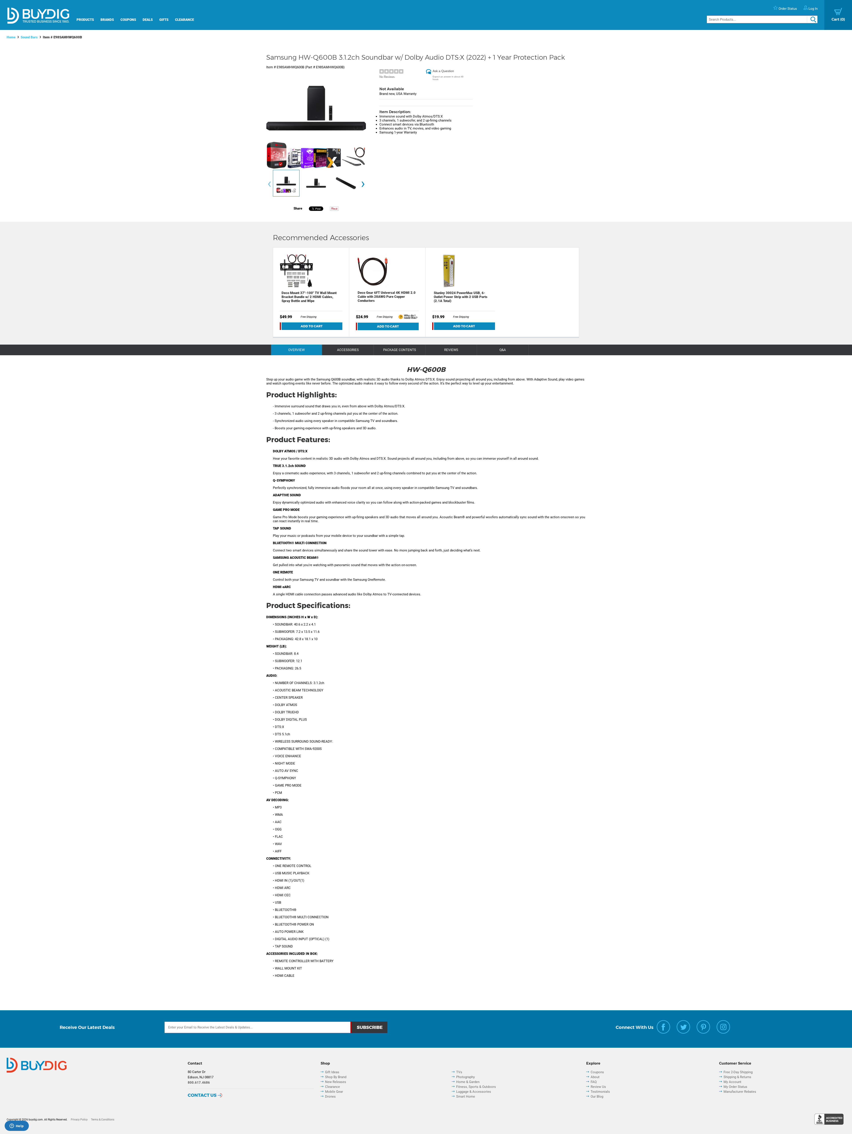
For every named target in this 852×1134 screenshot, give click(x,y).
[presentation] (269, 184)
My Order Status (735, 1087)
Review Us (598, 1087)
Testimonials (600, 1092)
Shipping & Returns (737, 1077)
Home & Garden (467, 1082)
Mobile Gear (334, 1092)
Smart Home (465, 1097)
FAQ (594, 1082)
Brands (107, 20)
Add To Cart (312, 326)
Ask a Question (443, 71)
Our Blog (597, 1097)
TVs (459, 1072)
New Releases (335, 1082)
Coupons (128, 20)
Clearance (184, 20)
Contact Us (202, 1095)
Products (85, 20)
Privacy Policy (79, 1119)
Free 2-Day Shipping (738, 1072)
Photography (465, 1077)
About (595, 1077)
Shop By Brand (335, 1077)
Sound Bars (29, 37)
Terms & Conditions (102, 1119)
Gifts (163, 20)
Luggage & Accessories (473, 1092)
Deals (148, 20)
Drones (330, 1097)
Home (11, 37)
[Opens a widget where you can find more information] (16, 1126)
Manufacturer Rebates (740, 1092)
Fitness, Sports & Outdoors (476, 1087)
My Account (732, 1082)
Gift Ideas (332, 1072)
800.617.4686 (199, 1083)
